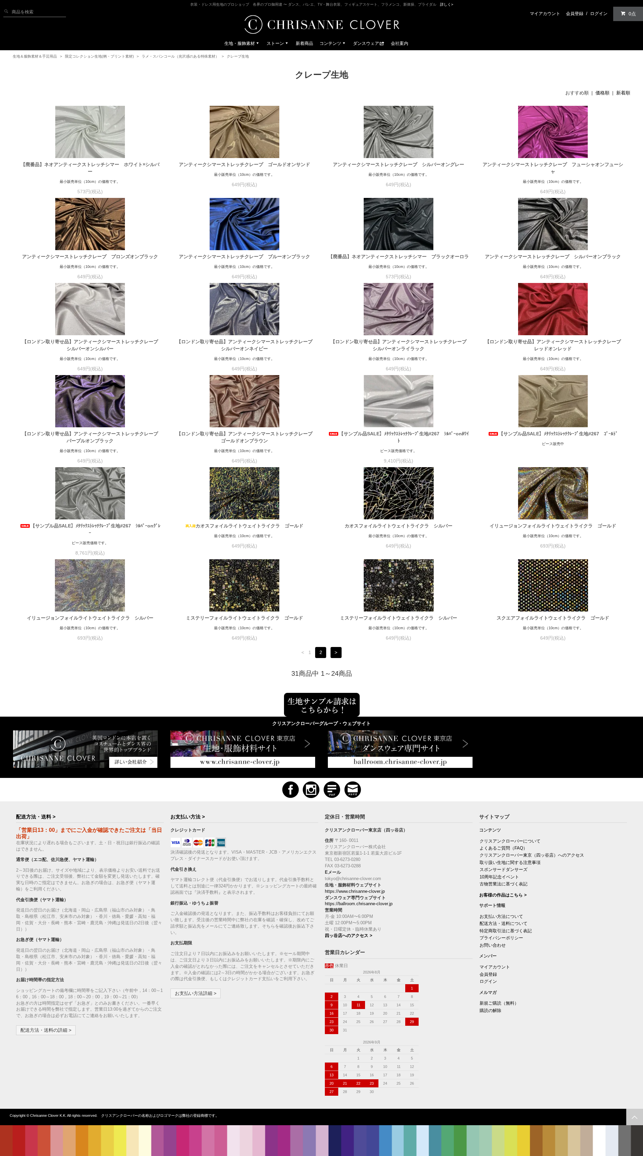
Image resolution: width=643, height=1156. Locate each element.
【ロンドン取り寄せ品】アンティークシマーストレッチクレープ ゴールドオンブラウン (245, 437)
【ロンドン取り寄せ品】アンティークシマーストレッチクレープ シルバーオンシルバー (91, 345)
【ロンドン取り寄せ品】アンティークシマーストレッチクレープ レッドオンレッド (554, 345)
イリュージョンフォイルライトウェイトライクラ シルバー (90, 618)
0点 (632, 13)
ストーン (275, 43)
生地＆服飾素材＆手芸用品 (35, 56)
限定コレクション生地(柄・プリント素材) (99, 56)
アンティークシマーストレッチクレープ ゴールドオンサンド (244, 164)
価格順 (602, 92)
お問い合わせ (493, 945)
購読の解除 (490, 1010)
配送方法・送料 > (36, 816)
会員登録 (574, 13)
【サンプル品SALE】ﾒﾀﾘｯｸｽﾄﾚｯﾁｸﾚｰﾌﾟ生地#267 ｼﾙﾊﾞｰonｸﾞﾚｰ (95, 529)
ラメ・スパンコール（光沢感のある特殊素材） (180, 56)
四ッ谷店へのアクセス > (348, 935)
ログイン (599, 13)
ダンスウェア (366, 43)
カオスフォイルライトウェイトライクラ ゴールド (249, 525)
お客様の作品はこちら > (503, 895)
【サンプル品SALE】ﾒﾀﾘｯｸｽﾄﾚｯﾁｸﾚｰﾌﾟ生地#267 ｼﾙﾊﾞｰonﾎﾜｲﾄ (404, 437)
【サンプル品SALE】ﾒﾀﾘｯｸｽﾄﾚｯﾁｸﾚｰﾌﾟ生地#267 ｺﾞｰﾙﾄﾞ (558, 433)
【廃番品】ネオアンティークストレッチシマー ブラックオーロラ (398, 256)
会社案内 (399, 43)
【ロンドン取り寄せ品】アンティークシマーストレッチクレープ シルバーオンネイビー (245, 345)
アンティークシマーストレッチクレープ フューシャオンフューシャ (553, 168)
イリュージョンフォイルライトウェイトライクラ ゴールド (553, 525)
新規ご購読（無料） (499, 1003)
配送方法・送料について (503, 923)
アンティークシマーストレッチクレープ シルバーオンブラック (553, 256)
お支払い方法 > (187, 816)
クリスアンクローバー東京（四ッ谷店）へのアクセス (532, 855)
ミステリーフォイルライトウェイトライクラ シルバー (398, 618)
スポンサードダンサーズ (503, 869)
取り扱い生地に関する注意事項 (510, 862)
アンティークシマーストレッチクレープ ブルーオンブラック (244, 256)
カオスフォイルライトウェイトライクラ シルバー (398, 525)
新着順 (623, 92)
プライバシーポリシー (501, 938)
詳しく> (446, 4)
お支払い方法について (501, 916)
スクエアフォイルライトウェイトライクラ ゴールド (553, 618)
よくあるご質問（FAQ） (503, 848)
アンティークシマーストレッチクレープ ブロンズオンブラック (90, 256)
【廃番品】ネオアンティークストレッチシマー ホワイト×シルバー (90, 168)
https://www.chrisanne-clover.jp (355, 891)
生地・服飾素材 (239, 43)
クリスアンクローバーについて (510, 841)
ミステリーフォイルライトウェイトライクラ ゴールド (244, 618)
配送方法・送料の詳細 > (45, 1030)
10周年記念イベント (499, 877)
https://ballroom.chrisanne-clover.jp (358, 903)
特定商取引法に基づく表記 (506, 931)
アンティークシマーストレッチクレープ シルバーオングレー (398, 164)
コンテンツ (330, 43)
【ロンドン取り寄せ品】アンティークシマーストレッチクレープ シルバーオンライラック (400, 345)
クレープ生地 (238, 56)
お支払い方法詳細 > (195, 993)
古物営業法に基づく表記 (503, 884)
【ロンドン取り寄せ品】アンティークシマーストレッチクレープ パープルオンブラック (91, 437)
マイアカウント (545, 13)
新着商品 (304, 43)
